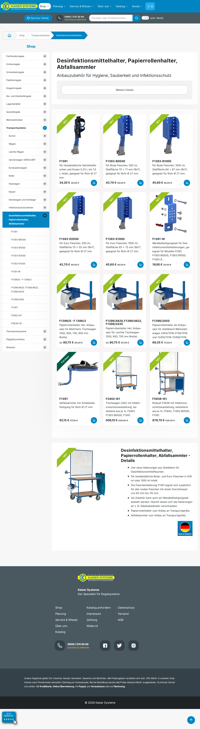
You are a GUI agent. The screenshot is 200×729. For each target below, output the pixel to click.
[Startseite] (7, 35)
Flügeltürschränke (15, 339)
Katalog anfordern (99, 607)
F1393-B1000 (18, 247)
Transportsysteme (40, 35)
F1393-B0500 (18, 239)
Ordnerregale (13, 64)
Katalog (60, 632)
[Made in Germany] (185, 528)
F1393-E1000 (18, 263)
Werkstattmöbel (14, 119)
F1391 (14, 231)
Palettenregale (13, 80)
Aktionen (10, 347)
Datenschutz (126, 607)
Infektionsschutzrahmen (21, 207)
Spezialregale (13, 112)
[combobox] (114, 18)
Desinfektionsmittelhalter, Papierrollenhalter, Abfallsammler (22, 219)
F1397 (14, 307)
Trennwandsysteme (16, 331)
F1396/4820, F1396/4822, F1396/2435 (25, 289)
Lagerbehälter (13, 104)
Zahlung (92, 619)
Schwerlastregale (15, 72)
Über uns (61, 626)
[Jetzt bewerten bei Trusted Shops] (9, 726)
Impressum (94, 613)
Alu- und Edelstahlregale (18, 96)
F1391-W (15, 271)
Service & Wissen (66, 619)
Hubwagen (14, 183)
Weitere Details (125, 89)
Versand (123, 613)
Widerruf (92, 626)
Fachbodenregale (15, 56)
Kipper (12, 191)
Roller (11, 175)
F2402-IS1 (16, 315)
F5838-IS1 (16, 323)
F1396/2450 (17, 299)
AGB (120, 619)
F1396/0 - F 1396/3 (21, 279)
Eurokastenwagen (18, 167)
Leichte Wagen (16, 151)
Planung (60, 613)
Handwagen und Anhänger (22, 199)
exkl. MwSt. (157, 18)
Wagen (12, 143)
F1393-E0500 (18, 255)
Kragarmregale (13, 88)
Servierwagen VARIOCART (22, 159)
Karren (12, 135)
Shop (22, 35)
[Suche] (136, 18)
